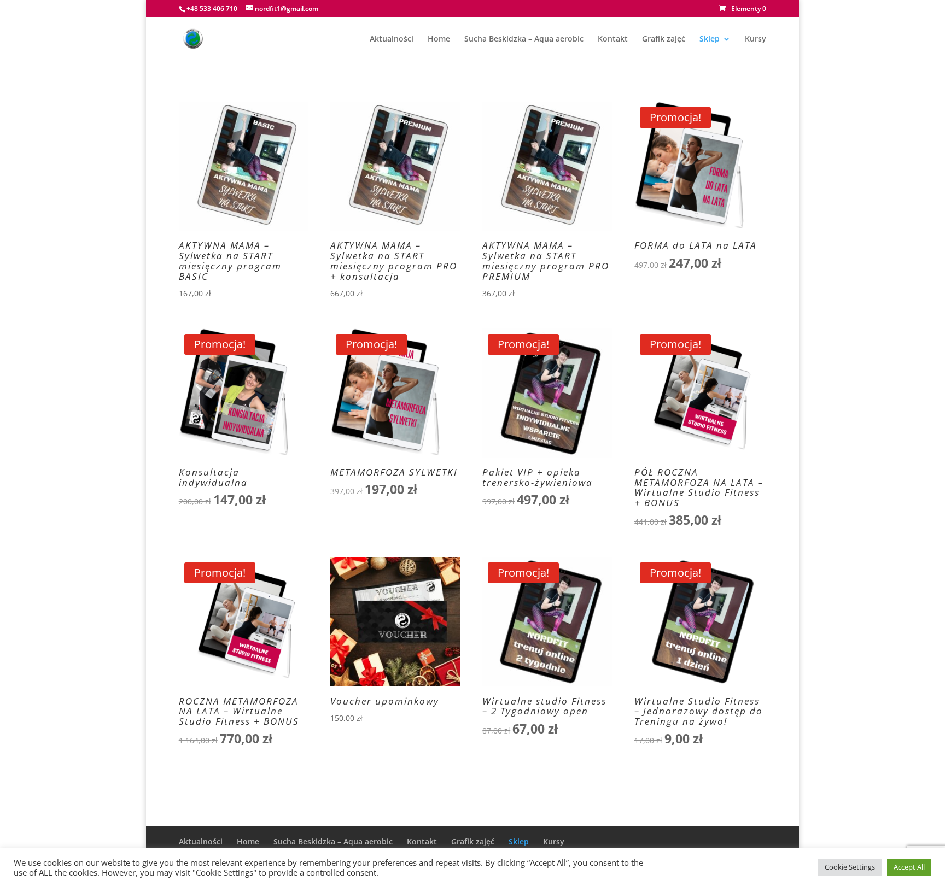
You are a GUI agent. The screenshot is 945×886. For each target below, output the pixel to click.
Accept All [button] (909, 867)
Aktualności (391, 39)
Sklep (709, 39)
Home (439, 39)
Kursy (755, 39)
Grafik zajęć (663, 39)
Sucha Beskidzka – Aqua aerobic (524, 39)
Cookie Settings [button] (850, 867)
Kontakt (613, 39)
